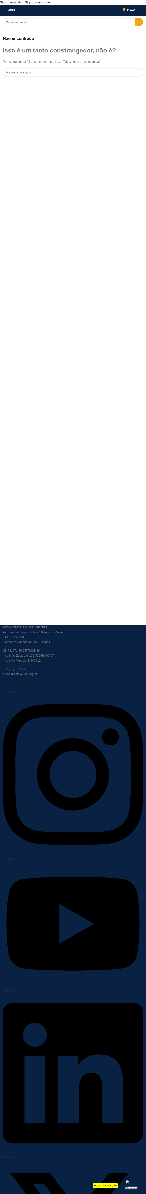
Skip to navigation (12, 2)
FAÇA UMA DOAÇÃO (105, 1185)
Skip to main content (38, 2)
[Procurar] (139, 22)
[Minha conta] (141, 10)
